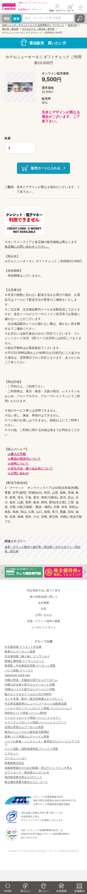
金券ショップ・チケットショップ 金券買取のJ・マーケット (33, 25)
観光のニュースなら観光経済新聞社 (27, 732)
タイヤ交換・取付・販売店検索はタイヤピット (34, 698)
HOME (8, 891)
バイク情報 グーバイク (19, 670)
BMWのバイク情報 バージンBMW (26, 713)
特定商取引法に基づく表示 (43, 590)
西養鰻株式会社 (14, 763)
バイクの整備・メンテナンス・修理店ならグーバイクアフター (42, 743)
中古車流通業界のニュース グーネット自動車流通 (36, 703)
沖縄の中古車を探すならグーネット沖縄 (30, 684)
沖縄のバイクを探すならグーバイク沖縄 (30, 689)
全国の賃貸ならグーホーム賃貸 (24, 727)
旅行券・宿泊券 (10, 29)
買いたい (44, 891)
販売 (16, 18)
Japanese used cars (17, 675)
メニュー (81, 8)
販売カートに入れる (45, 168)
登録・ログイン (57, 10)
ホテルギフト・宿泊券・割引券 (38, 29)
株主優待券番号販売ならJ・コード (26, 782)
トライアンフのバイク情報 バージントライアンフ (36, 722)
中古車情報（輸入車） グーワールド (27, 656)
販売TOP (72, 25)
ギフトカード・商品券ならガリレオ (27, 772)
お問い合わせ (43, 615)
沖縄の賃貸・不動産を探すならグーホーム (31, 680)
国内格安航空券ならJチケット (23, 777)
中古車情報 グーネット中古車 (23, 646)
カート (70, 10)
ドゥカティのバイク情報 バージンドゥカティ (33, 717)
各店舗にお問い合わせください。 (27, 246)
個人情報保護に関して (44, 596)
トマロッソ (12, 753)
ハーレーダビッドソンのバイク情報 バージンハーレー (38, 708)
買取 (7, 18)
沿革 (43, 608)
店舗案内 (79, 891)
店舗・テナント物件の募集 (43, 621)
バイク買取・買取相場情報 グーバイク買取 (31, 748)
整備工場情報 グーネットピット (24, 661)
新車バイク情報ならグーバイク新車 (27, 736)
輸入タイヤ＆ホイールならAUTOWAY (28, 694)
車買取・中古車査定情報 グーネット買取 (30, 665)
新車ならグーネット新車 (20, 651)
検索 (80, 18)
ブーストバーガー (16, 758)
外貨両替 (61, 891)
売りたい (25, 891)
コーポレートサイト (43, 627)
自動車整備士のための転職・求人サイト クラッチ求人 (38, 767)
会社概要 (43, 602)
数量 (8, 138)
